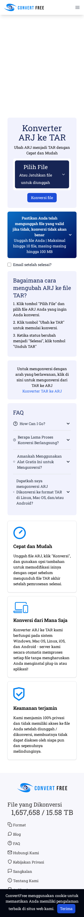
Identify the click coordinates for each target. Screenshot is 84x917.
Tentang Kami (25, 880)
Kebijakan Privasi (28, 862)
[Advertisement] (42, 59)
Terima (66, 908)
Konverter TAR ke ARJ (42, 391)
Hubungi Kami (26, 852)
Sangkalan (22, 871)
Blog (17, 834)
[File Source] (62, 174)
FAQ (16, 843)
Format (19, 824)
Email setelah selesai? (32, 264)
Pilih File (35, 174)
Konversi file (42, 197)
